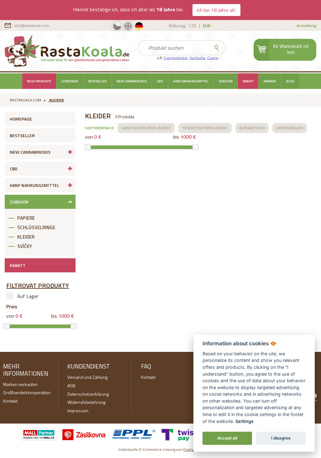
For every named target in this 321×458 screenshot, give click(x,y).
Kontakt (10, 401)
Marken (270, 81)
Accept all (227, 437)
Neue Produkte (39, 81)
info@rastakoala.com (32, 25)
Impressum (77, 410)
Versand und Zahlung (87, 377)
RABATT (248, 81)
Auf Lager (27, 296)
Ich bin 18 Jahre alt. (216, 10)
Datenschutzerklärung (88, 394)
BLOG (290, 81)
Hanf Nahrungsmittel (190, 81)
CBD (160, 81)
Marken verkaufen (20, 384)
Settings (244, 421)
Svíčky (24, 246)
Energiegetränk (175, 58)
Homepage (69, 81)
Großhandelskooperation (27, 392)
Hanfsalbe (197, 58)
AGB (71, 385)
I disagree (281, 437)
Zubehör (225, 81)
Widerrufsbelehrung (86, 402)
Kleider (56, 100)
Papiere (26, 218)
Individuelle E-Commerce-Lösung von (160, 449)
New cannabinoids (132, 81)
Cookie (212, 58)
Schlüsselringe (36, 227)
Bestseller (97, 81)
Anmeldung (306, 25)
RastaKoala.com (67, 50)
